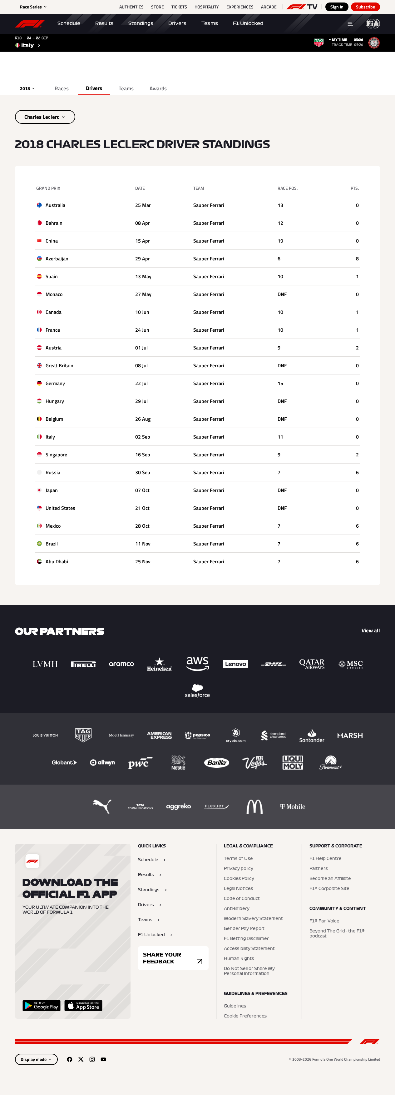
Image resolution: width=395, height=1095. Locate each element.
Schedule (68, 23)
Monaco (54, 294)
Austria (54, 347)
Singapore (56, 454)
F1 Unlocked (248, 23)
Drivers (177, 23)
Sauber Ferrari (208, 205)
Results (104, 23)
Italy (50, 436)
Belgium (54, 419)
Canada (54, 312)
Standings (140, 23)
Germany (55, 383)
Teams (209, 23)
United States (60, 508)
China (52, 240)
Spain (52, 276)
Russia (53, 472)
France (53, 330)
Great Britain (59, 365)
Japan (52, 490)
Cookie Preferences (245, 1016)
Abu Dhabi (57, 561)
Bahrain (54, 223)
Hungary (55, 401)
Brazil (52, 543)
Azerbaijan (57, 258)
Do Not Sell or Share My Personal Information (249, 971)
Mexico (53, 526)
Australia (55, 205)
